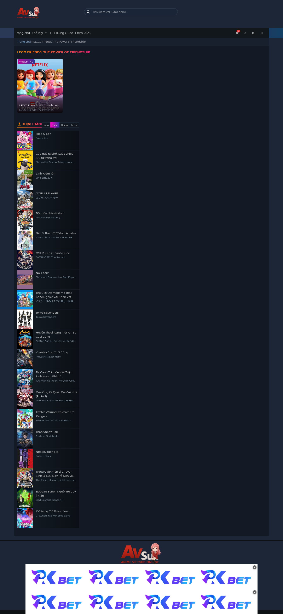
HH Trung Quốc (61, 33)
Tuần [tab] (55, 125)
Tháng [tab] (64, 125)
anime (46, 13)
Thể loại (38, 33)
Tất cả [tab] (74, 125)
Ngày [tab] (46, 125)
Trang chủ (22, 33)
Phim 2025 (83, 33)
